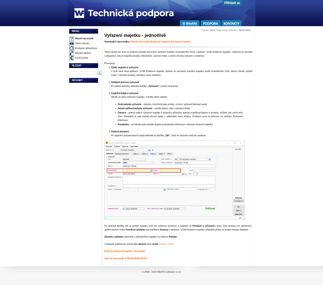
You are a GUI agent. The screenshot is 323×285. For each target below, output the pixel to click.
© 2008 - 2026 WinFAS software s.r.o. (161, 272)
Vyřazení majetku (181, 41)
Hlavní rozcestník (84, 38)
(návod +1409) (166, 244)
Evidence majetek (160, 41)
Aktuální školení (83, 53)
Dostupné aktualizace (86, 48)
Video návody (82, 43)
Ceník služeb (81, 58)
